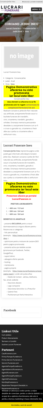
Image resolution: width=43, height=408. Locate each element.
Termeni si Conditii (9, 341)
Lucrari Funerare (13, 28)
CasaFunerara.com (9, 353)
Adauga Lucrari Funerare (33, 2)
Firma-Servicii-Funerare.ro (12, 360)
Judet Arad (17, 31)
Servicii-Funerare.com (10, 363)
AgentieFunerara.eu (9, 379)
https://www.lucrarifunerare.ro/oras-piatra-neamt (22, 272)
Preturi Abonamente (10, 338)
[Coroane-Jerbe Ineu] (21, 57)
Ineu (27, 31)
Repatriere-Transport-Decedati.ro (15, 385)
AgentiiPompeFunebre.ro (12, 376)
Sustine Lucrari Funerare (11, 344)
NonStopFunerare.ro (10, 382)
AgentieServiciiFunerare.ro (12, 369)
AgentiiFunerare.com (10, 373)
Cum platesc (6, 335)
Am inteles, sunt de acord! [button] (21, 405)
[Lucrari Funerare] (15, 8)
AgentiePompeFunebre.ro (12, 366)
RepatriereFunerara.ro (10, 388)
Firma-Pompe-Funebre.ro (12, 357)
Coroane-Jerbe (29, 28)
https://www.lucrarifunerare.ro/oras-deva (22, 236)
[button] (36, 9)
